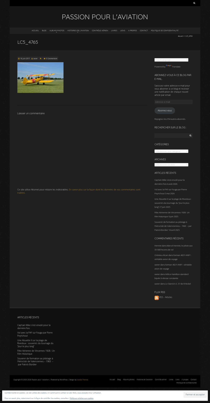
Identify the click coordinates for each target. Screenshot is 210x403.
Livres (114, 30)
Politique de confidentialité (164, 30)
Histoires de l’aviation (78, 30)
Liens (122, 30)
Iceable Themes (82, 379)
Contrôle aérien (100, 30)
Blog (44, 30)
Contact (144, 30)
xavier (35, 58)
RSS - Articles (165, 297)
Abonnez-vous (165, 110)
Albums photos (57, 30)
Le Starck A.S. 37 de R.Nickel (178, 283)
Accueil (35, 30)
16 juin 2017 (25, 58)
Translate (176, 66)
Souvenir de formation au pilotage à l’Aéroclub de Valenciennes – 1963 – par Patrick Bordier (173, 226)
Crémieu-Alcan (161, 255)
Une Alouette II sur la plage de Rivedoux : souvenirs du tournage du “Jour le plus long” (173, 203)
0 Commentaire (51, 58)
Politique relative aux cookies (81, 398)
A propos (132, 30)
